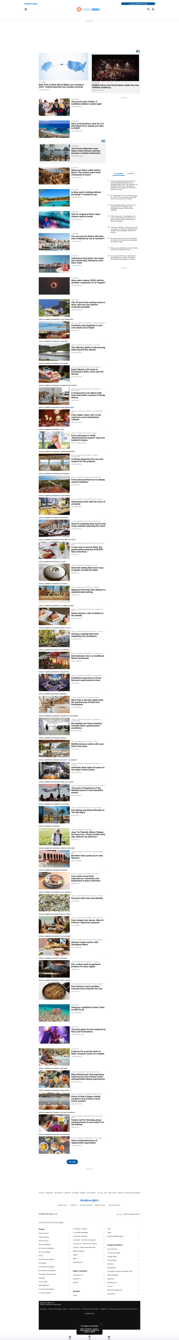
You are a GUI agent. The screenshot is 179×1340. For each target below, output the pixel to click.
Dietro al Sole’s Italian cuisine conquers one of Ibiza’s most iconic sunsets (85, 1098)
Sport (75, 1258)
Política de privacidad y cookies (57, 1309)
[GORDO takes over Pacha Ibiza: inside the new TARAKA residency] (115, 68)
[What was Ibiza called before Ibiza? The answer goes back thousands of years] (54, 175)
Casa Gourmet (112, 1249)
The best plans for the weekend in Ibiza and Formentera (88, 1030)
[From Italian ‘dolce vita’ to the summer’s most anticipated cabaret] (54, 418)
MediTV (75, 1282)
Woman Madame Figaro (115, 1236)
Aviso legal (43, 1309)
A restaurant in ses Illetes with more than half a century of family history (88, 395)
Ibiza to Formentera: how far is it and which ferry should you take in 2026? (87, 125)
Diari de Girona (44, 1233)
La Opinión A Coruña (80, 1229)
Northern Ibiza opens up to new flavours (87, 856)
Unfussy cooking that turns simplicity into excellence (85, 635)
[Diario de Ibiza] (31, 4)
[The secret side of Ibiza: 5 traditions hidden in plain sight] (54, 107)
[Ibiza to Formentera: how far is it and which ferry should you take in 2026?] (54, 129)
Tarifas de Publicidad (86, 1205)
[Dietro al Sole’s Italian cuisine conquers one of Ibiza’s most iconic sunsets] (54, 1101)
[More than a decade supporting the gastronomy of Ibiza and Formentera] (54, 704)
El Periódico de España (46, 1267)
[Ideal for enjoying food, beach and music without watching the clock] (54, 528)
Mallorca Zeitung (78, 1251)
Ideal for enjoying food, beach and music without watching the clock (88, 524)
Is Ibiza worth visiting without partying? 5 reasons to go (86, 193)
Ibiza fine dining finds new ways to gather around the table (87, 568)
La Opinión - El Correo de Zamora (84, 1240)
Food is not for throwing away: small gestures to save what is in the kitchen (87, 1122)
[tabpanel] (124, 221)
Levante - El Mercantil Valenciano (84, 1247)
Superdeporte (77, 1262)
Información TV (78, 1275)
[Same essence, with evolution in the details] (54, 616)
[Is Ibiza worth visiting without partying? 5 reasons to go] (54, 197)
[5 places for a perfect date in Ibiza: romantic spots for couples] (54, 1057)
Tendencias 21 (112, 1282)
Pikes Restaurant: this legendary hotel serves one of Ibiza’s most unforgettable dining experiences (88, 1076)
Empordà (42, 1278)
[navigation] (89, 1337)
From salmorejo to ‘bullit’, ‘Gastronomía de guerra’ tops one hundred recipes (88, 437)
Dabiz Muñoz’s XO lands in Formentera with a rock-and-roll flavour (87, 371)
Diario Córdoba (44, 1237)
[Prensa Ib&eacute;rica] (132, 1214)
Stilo (108, 1229)
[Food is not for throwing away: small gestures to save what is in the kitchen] (54, 1123)
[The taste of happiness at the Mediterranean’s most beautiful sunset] (54, 792)
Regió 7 (75, 1255)
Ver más (72, 1162)
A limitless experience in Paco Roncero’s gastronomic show (86, 679)
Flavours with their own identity (87, 898)
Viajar (109, 1232)
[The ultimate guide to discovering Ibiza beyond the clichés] (54, 352)
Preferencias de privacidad (90, 1309)
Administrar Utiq (89, 1313)
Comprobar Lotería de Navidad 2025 (119, 1271)
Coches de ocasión (113, 1253)
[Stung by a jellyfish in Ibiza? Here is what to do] (54, 1013)
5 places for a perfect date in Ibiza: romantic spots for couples (87, 1052)
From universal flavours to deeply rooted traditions (88, 480)
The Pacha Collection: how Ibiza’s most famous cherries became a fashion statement (85, 150)
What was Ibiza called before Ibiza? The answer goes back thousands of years (86, 172)
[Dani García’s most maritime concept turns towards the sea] (54, 991)
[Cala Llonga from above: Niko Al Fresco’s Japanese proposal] (54, 924)
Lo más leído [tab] (118, 173)
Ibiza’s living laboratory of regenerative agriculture (84, 1141)
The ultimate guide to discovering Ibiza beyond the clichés (88, 348)
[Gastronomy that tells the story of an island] (54, 506)
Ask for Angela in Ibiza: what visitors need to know (85, 215)
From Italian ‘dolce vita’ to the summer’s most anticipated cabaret (86, 417)
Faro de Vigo (43, 1282)
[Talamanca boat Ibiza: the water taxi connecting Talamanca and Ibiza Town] (54, 263)
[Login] (153, 9)
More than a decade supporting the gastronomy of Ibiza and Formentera (87, 702)
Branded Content (100, 1205)
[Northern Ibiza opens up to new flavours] (54, 858)
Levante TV (77, 1279)
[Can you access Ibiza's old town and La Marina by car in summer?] (54, 241)
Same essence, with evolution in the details (87, 614)
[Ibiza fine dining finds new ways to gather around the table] (54, 572)
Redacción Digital (98, 90)
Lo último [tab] (130, 173)
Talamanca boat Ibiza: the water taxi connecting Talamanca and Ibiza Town (87, 260)
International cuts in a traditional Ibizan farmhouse (87, 657)
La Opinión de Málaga (80, 1232)
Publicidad (73, 1205)
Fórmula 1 (110, 1264)
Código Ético (103, 1309)
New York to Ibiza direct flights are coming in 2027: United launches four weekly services (61, 85)
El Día (40, 1255)
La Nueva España (45, 1293)
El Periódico (43, 1263)
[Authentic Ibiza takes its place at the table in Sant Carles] (54, 770)
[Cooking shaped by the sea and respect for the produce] (54, 462)
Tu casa (110, 1286)
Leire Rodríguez (44, 90)
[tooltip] (89, 1329)
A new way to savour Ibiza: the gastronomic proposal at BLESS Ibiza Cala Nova (87, 549)
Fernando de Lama (77, 1034)
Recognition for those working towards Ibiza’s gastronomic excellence (86, 725)
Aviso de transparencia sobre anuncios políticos (123, 1309)
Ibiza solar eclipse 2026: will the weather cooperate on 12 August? (88, 281)
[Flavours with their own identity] (54, 902)
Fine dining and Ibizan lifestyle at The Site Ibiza (87, 811)
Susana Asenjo (76, 529)
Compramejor (112, 1260)
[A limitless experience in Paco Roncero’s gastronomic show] (54, 682)
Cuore (75, 1295)
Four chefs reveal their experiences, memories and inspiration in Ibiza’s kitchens (85, 878)
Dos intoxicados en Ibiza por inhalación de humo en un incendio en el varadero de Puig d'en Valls (124, 240)
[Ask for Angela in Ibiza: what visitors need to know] (54, 219)
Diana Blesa (75, 330)
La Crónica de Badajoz (46, 1289)
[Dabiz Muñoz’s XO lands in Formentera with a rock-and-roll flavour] (54, 374)
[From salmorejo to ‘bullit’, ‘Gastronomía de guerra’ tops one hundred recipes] (54, 440)
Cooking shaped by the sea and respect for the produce (87, 460)
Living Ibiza (42, 82)
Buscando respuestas (114, 1290)
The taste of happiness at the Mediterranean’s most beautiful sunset (87, 790)
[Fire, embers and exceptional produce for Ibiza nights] (54, 968)
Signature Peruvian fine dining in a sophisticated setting (88, 590)
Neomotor (110, 1279)
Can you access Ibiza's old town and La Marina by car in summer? (88, 237)
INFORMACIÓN (44, 1285)
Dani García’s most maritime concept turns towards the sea (86, 987)
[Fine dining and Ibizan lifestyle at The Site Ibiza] (54, 814)
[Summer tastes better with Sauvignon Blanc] (54, 946)
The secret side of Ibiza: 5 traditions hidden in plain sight (86, 102)
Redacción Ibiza (76, 377)
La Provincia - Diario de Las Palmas (85, 1243)
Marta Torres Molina (78, 443)
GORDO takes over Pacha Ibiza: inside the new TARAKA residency (115, 86)
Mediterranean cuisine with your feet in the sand (87, 745)
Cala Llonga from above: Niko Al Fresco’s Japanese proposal (87, 921)
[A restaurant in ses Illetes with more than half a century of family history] (54, 396)
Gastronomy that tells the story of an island (88, 502)
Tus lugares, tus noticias (89, 1326)
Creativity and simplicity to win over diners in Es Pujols (86, 326)
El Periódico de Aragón (46, 1259)
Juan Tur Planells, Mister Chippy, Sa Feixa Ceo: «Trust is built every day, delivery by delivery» (88, 834)
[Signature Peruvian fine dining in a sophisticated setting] (54, 594)
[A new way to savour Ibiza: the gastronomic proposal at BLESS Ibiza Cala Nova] (54, 550)
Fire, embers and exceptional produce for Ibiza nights (85, 965)
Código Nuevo (112, 1256)
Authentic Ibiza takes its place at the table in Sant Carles (88, 768)
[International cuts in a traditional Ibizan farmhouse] (54, 660)
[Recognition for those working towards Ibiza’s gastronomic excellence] (54, 726)
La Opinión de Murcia (80, 1236)
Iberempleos (111, 1267)
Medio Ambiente (112, 1275)
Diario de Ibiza (43, 1241)
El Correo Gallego (44, 1252)
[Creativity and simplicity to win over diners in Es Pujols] (54, 330)
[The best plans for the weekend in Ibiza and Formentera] (54, 1035)
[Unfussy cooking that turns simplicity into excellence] (54, 638)
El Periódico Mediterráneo (47, 1274)
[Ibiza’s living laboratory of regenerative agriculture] (54, 1145)
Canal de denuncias (114, 1205)
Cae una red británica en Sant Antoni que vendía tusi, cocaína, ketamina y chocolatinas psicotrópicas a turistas (123, 257)
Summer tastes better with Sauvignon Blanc (84, 943)
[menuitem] (70, 1338)
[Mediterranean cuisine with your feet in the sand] (54, 748)
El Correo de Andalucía (46, 1248)
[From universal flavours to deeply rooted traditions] (54, 484)
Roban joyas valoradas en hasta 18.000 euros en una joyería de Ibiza (124, 248)
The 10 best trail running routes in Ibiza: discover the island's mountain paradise (88, 304)
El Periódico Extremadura (47, 1270)
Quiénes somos (62, 1205)
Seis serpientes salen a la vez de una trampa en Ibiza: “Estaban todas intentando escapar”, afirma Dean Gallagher (123, 207)
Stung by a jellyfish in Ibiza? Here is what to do (88, 1008)
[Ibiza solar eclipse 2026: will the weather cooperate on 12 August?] (54, 286)
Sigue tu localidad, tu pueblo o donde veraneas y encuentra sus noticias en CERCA (89, 1330)
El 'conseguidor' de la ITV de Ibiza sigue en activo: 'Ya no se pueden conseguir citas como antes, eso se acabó (124, 197)
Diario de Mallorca (45, 1244)
